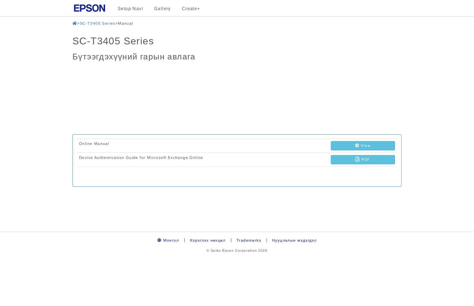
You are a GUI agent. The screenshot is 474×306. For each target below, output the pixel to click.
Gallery (162, 8)
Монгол (170, 240)
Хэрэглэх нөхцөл (207, 240)
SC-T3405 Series (97, 23)
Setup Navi (130, 8)
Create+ (191, 8)
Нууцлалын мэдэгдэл (294, 240)
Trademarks (248, 240)
